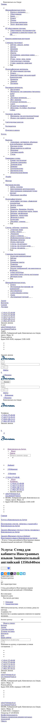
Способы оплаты (7, 629)
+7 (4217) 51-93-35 (8, 317)
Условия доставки (8, 631)
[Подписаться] (3, 642)
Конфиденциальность (9, 715)
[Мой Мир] (8, 573)
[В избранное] (6, 568)
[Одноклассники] (5, 573)
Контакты (4, 633)
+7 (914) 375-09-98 (8, 313)
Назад (13, 451)
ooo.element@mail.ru (8, 329)
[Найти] (6, 367)
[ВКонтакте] (2, 573)
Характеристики (11, 604)
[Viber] (14, 573)
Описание (9, 602)
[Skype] (21, 573)
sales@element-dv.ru (8, 327)
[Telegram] (24, 573)
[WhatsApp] (18, 573)
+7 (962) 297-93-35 (8, 321)
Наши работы (6, 637)
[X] (11, 573)
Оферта (4, 721)
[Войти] (2, 428)
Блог (2, 635)
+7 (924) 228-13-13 (8, 319)
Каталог (4, 625)
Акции (3, 627)
